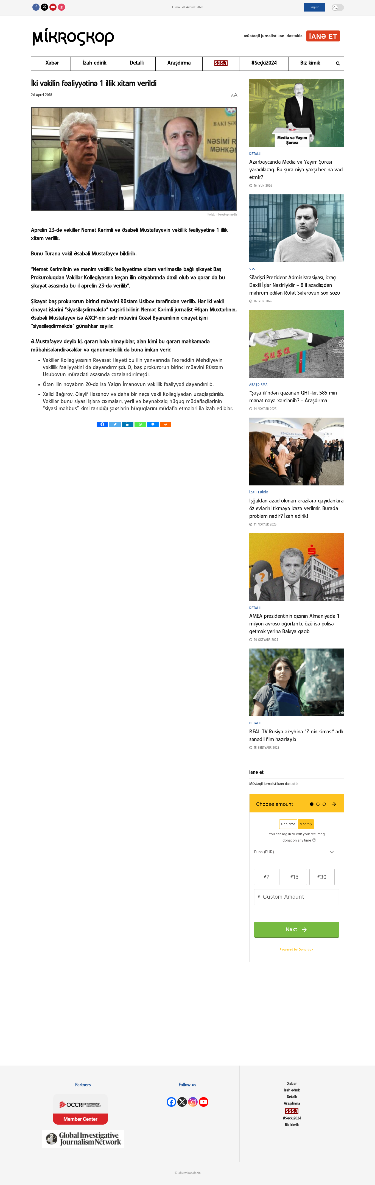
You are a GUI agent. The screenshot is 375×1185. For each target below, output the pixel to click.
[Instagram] (193, 1102)
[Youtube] (203, 1102)
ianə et (323, 36)
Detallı (137, 63)
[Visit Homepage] (73, 36)
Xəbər (52, 63)
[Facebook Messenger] (153, 424)
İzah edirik (94, 63)
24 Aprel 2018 (41, 95)
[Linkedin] (127, 424)
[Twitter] (115, 424)
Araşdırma (179, 63)
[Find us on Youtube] (53, 7)
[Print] (165, 424)
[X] (182, 1102)
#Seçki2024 (264, 63)
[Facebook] (102, 424)
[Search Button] (338, 64)
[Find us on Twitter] (44, 7)
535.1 (253, 269)
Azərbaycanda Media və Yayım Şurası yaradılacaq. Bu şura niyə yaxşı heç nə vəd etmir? (296, 170)
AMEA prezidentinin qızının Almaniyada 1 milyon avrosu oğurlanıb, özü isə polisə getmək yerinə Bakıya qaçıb (294, 624)
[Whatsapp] (140, 424)
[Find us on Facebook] (36, 7)
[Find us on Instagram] (61, 7)
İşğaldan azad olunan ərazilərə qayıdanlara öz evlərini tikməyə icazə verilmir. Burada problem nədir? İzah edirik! (296, 509)
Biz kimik (310, 63)
